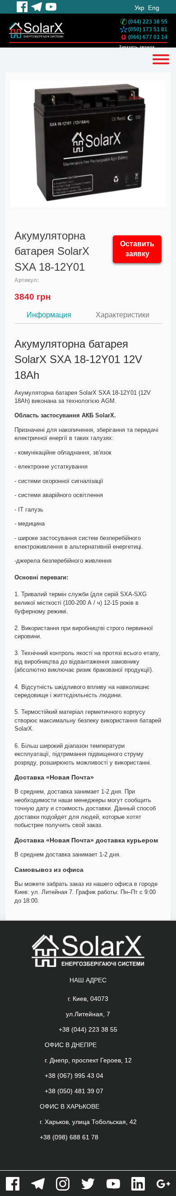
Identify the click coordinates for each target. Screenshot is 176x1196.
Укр (139, 7)
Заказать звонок (137, 47)
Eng (153, 7)
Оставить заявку (137, 249)
